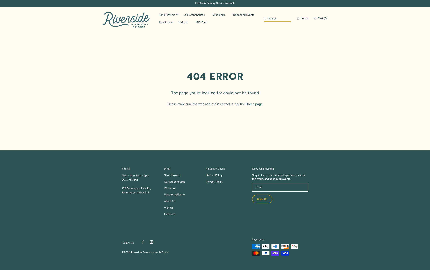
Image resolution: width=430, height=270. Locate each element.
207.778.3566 (130, 179)
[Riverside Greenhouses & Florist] (126, 18)
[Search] (266, 19)
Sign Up (262, 199)
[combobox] (277, 19)
